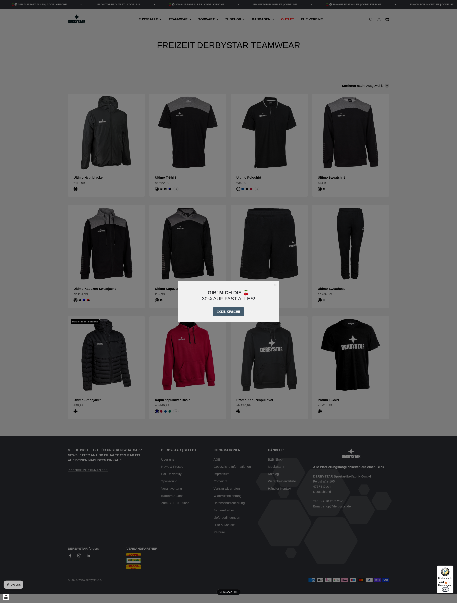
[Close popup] (275, 285)
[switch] (445, 589)
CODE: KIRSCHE (228, 311)
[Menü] (451, 568)
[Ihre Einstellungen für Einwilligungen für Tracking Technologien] (6, 597)
